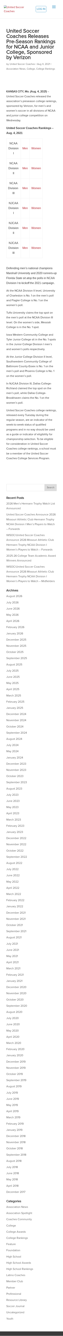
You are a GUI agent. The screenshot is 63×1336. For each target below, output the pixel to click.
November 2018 (16, 1142)
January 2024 (14, 757)
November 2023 (16, 770)
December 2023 (16, 763)
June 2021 (12, 950)
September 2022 (16, 856)
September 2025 (16, 658)
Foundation (13, 1250)
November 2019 (16, 1067)
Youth (9, 1318)
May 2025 (12, 683)
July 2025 (12, 670)
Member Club (14, 1281)
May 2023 (12, 807)
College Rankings (45, 69)
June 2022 (13, 875)
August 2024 (14, 739)
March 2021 (13, 968)
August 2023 (14, 788)
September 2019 (16, 1080)
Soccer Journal (15, 1306)
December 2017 (15, 1192)
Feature (11, 1244)
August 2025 (14, 664)
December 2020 (16, 987)
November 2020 (16, 993)
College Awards (16, 1231)
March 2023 (13, 819)
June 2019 (12, 1098)
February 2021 (15, 974)
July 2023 (12, 794)
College (31, 69)
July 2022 (12, 869)
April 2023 (12, 813)
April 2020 (12, 1036)
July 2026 (12, 602)
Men (25, 148)
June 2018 (12, 1173)
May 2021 (12, 956)
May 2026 (12, 614)
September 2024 (16, 732)
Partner (10, 1287)
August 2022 (14, 863)
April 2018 (12, 1185)
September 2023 (16, 782)
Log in (41, 9)
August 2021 (14, 937)
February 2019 (15, 1123)
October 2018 (14, 1148)
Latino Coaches (15, 1275)
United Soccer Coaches (22, 64)
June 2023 (13, 801)
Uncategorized (15, 1312)
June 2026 (13, 608)
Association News (16, 69)
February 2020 (15, 1049)
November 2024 (16, 720)
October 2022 (14, 850)
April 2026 (12, 621)
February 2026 (15, 627)
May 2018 (12, 1179)
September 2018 (16, 1154)
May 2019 (12, 1105)
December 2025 (16, 639)
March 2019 (13, 1117)
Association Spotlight (19, 1213)
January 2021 (14, 981)
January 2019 (14, 1130)
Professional (13, 1293)
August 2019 (14, 1086)
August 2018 (14, 1161)
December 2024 (16, 714)
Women (36, 148)
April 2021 (12, 962)
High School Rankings (19, 1269)
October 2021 (14, 925)
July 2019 (12, 1092)
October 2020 (15, 999)
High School (13, 1256)
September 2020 (16, 1005)
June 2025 (13, 676)
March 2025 (13, 695)
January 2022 (14, 906)
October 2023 (14, 776)
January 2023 (14, 832)
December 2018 (16, 1136)
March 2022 (13, 894)
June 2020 (13, 1024)
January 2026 (14, 633)
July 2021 (12, 943)
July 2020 (12, 1018)
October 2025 (14, 652)
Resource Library (16, 1300)
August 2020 (14, 1012)
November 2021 (16, 919)
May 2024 (12, 751)
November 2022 (16, 844)
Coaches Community (19, 1219)
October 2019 (14, 1074)
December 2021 (16, 912)
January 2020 (14, 1055)
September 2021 (16, 931)
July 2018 (12, 1167)
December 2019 (16, 1061)
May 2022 (12, 881)
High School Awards (18, 1262)
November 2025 (16, 645)
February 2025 (15, 701)
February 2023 (15, 825)
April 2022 (12, 887)
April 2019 (12, 1111)
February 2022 (15, 900)
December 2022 (16, 838)
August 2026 (14, 596)
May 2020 (12, 1030)
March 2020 (13, 1043)
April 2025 (12, 689)
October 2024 (14, 726)
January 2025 (14, 708)
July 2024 (12, 745)
